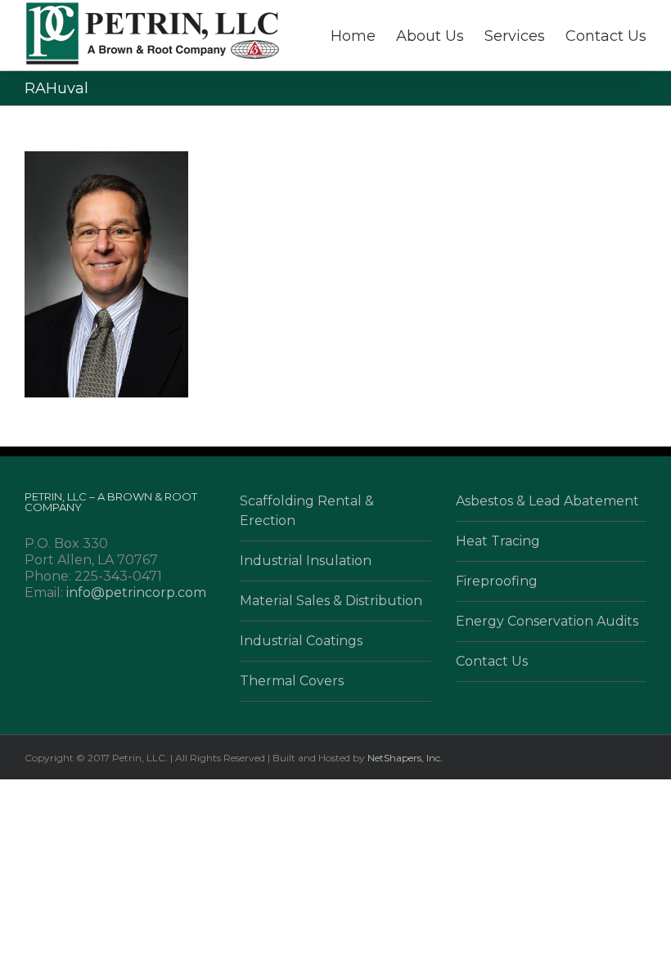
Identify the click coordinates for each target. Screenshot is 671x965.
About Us (430, 36)
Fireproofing (497, 581)
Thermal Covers (292, 681)
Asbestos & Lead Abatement (547, 501)
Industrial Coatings (301, 641)
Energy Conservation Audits (547, 621)
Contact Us (605, 36)
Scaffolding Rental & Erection (307, 510)
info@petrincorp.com (136, 592)
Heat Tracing (498, 541)
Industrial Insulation (306, 560)
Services (514, 36)
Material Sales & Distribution (331, 600)
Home (353, 36)
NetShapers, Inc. (405, 758)
